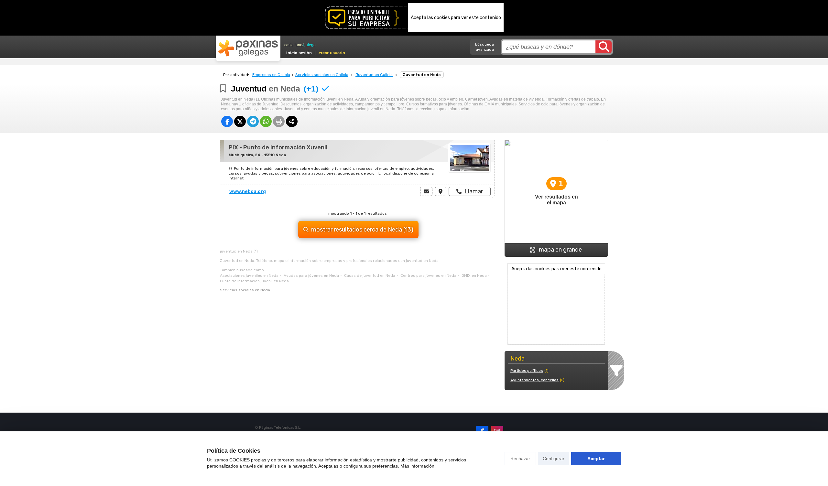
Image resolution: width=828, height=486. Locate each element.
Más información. (418, 466)
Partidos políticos (526, 370)
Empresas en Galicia (271, 74)
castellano (293, 45)
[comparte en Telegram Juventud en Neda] (253, 121)
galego (309, 45)
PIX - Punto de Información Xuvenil (278, 147)
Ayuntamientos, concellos (534, 380)
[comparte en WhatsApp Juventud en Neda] (266, 121)
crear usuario (332, 52)
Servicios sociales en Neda (245, 290)
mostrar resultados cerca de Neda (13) (362, 229)
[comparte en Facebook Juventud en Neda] (227, 121)
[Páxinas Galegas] (248, 48)
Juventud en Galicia (374, 74)
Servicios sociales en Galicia (321, 74)
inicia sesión (299, 52)
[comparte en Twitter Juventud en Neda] (240, 121)
